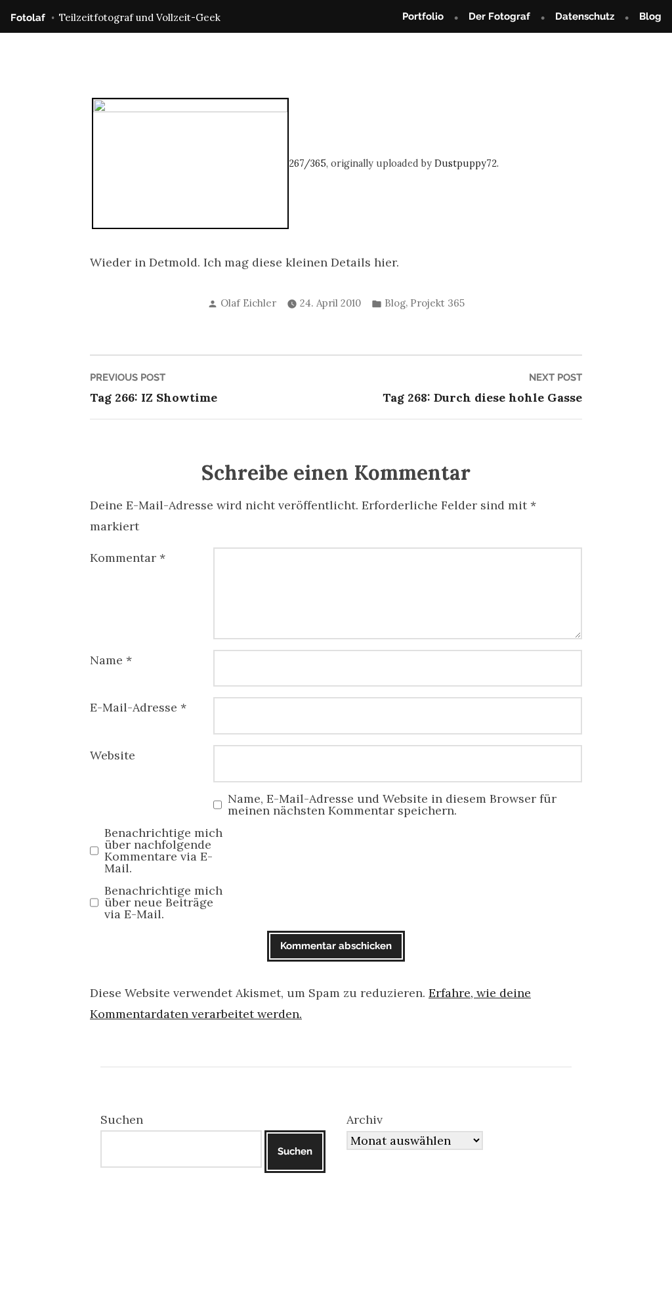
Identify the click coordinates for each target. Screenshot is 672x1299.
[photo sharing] (190, 162)
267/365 (307, 163)
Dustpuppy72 (465, 163)
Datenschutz (584, 16)
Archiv (364, 1119)
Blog (650, 16)
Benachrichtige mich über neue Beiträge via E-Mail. (163, 902)
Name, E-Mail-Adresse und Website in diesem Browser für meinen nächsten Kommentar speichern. (392, 805)
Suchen (121, 1119)
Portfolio (423, 16)
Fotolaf (27, 18)
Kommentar (127, 557)
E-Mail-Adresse (138, 707)
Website (112, 755)
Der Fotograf (499, 16)
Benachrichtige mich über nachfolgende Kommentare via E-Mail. (163, 850)
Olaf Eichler (248, 303)
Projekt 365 (437, 303)
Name (111, 660)
